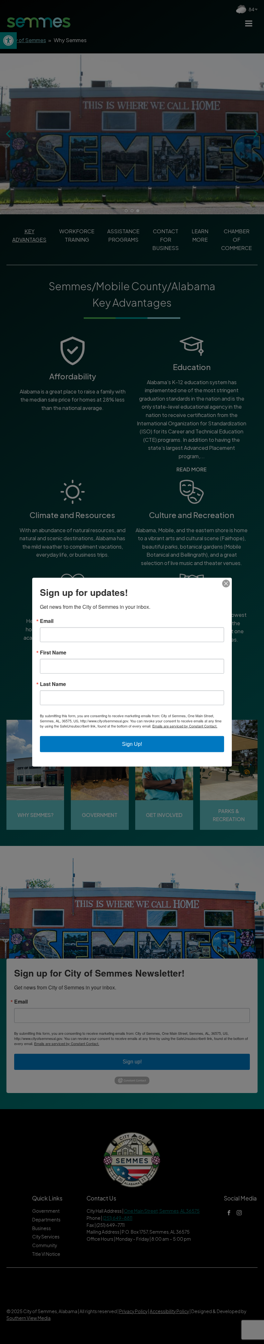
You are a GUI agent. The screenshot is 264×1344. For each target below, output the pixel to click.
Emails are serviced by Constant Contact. (184, 725)
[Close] (226, 583)
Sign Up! (132, 743)
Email (46, 620)
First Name (53, 652)
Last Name (53, 683)
